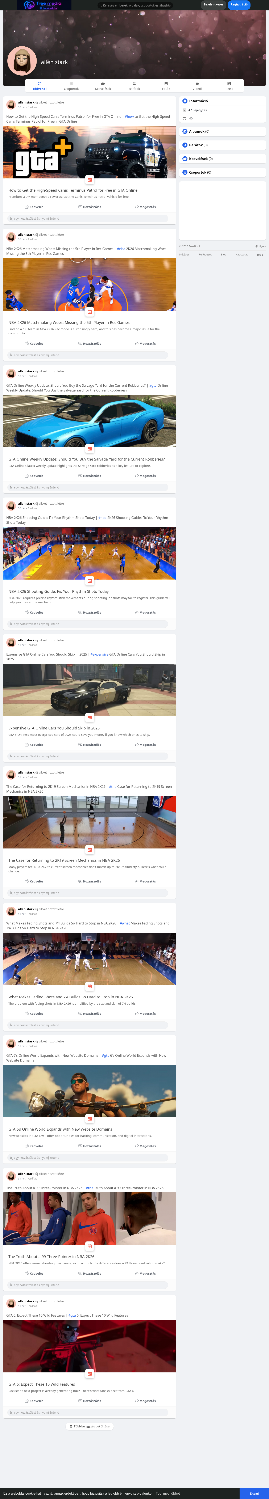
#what (125, 923)
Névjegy (184, 254)
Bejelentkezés (213, 4)
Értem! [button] (254, 1493)
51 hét (21, 645)
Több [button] (260, 255)
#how (129, 116)
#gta (153, 385)
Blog (224, 254)
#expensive (99, 654)
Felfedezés (205, 254)
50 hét (21, 107)
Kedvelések (198, 158)
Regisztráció (239, 4)
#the (112, 786)
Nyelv (262, 246)
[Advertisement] (222, 210)
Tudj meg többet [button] (168, 1493)
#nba (121, 248)
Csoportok (197, 172)
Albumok (196, 131)
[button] (135, 5)
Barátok (196, 145)
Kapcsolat (242, 254)
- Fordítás (31, 107)
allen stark (54, 62)
